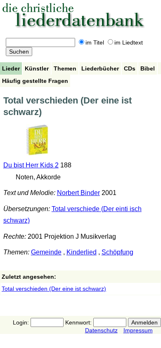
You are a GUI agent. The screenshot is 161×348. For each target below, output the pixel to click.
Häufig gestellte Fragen (35, 81)
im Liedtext (128, 42)
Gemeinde (46, 252)
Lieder (11, 68)
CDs (129, 68)
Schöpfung (117, 252)
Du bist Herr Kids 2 (31, 165)
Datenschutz (101, 330)
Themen (65, 68)
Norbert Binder (78, 192)
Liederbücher (100, 68)
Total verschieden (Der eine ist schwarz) (54, 288)
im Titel (94, 42)
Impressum (138, 330)
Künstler (37, 68)
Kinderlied (81, 252)
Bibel (147, 68)
